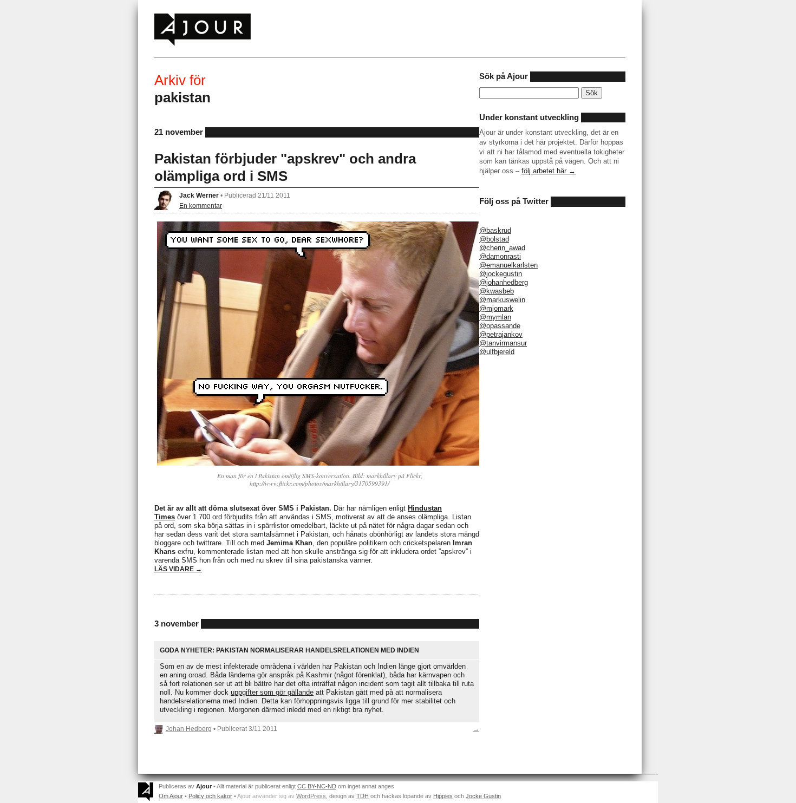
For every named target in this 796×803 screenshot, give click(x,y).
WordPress (311, 796)
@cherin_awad (502, 248)
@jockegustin (500, 274)
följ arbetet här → (548, 171)
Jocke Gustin (483, 796)
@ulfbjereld (496, 352)
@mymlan (495, 317)
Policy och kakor (210, 796)
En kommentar (200, 205)
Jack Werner (199, 195)
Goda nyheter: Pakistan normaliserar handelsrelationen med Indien (289, 650)
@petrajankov (501, 334)
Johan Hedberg (189, 728)
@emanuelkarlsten (508, 265)
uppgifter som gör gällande (272, 692)
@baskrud (495, 230)
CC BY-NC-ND (316, 786)
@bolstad (494, 239)
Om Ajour (171, 796)
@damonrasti (500, 256)
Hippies (443, 796)
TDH (362, 796)
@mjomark (496, 308)
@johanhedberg (503, 282)
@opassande (499, 326)
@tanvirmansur (503, 343)
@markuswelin (502, 300)
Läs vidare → (178, 568)
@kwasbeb (496, 291)
